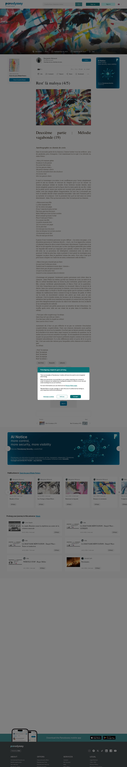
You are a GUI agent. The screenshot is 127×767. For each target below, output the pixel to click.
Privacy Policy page (71, 385)
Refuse (62, 396)
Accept (75, 396)
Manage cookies (48, 396)
